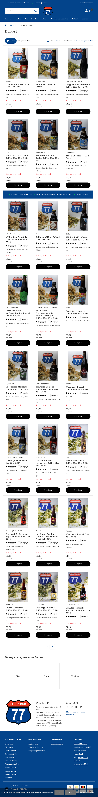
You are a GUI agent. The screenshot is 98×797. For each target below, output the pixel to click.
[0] (89, 10)
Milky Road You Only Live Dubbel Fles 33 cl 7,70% (16, 239)
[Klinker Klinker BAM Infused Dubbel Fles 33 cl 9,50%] (78, 216)
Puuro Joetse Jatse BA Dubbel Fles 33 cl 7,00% (17, 156)
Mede (44, 19)
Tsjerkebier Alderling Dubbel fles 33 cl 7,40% (17, 388)
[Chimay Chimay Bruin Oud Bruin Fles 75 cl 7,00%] (18, 63)
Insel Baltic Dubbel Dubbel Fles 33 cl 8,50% (77, 461)
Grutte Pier (10, 604)
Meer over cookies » (86, 792)
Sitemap (8, 778)
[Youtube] (76, 707)
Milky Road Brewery (13, 234)
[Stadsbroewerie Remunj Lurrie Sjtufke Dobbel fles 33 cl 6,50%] (18, 439)
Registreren (33, 744)
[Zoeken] (36, 11)
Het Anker (39, 531)
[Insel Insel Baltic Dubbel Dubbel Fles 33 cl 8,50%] (78, 439)
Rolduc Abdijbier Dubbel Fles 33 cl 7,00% (48, 238)
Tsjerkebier (10, 383)
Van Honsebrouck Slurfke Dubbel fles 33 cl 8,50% (78, 610)
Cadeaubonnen (57, 744)
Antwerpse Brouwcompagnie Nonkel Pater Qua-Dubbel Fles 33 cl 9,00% (47, 314)
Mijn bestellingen (35, 747)
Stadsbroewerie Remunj (14, 457)
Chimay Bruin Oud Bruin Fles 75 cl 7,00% (18, 85)
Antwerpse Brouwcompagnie (46, 307)
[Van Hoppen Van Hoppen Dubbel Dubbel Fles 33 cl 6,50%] (48, 587)
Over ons (9, 744)
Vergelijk (24, 90)
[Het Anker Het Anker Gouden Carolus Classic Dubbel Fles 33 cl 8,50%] (48, 513)
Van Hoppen (40, 604)
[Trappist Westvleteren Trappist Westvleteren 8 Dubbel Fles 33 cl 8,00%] (78, 63)
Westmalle (69, 384)
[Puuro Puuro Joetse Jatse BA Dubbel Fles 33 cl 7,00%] (18, 134)
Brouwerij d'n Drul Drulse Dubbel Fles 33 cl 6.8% (47, 158)
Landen (17, 19)
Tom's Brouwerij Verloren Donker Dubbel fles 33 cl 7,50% (18, 313)
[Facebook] (67, 707)
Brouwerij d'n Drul (42, 152)
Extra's (75, 19)
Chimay (8, 81)
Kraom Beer (70, 152)
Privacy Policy (11, 761)
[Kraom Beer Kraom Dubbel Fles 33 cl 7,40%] (78, 134)
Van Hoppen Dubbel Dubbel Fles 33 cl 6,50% (47, 608)
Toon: (53, 41)
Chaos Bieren (40, 457)
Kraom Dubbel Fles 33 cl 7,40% (78, 157)
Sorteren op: (69, 41)
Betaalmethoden (12, 764)
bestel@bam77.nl (81, 764)
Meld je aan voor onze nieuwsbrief (75, 713)
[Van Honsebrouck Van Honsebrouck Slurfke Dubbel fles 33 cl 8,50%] (78, 587)
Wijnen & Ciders (32, 19)
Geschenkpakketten (59, 19)
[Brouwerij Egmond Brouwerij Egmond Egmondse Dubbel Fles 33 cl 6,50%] (48, 366)
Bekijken (18, 111)
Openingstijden (11, 754)
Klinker (68, 234)
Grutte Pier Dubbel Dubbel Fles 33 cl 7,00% (17, 608)
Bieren (8, 19)
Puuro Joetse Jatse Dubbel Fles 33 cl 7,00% (77, 312)
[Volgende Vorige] (52, 646)
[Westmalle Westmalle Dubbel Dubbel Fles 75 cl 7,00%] (78, 366)
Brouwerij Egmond (43, 383)
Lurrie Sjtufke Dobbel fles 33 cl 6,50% (16, 461)
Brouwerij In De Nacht (14, 531)
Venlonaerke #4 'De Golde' (45, 85)
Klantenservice (86, 3)
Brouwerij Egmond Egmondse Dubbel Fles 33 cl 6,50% (47, 389)
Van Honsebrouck (72, 604)
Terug (9, 25)
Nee (70, 792)
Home (15, 25)
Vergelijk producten (36, 750)
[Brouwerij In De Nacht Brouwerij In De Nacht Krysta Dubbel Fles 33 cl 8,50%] (18, 513)
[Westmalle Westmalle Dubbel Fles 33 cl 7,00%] (78, 513)
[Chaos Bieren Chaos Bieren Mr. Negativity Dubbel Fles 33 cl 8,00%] (48, 439)
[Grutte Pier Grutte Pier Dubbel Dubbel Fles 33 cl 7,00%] (18, 587)
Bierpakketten (88, 19)
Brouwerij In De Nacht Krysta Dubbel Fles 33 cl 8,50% (18, 536)
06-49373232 (83, 757)
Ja (59, 792)
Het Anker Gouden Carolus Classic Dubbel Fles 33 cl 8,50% (47, 536)
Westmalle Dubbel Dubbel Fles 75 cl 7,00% (77, 388)
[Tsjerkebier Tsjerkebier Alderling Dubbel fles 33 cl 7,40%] (18, 366)
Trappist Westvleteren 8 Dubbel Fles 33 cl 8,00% (78, 85)
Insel (67, 457)
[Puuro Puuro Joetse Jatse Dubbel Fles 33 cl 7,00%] (78, 290)
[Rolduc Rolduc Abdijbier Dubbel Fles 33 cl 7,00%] (48, 216)
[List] (48, 41)
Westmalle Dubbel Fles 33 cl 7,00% (77, 535)
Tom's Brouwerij (12, 307)
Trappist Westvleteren (74, 81)
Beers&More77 (41, 81)
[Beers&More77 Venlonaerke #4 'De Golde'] (48, 63)
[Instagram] (72, 707)
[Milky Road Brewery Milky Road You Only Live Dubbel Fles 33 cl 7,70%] (18, 216)
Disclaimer (9, 757)
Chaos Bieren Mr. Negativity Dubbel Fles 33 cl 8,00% (47, 463)
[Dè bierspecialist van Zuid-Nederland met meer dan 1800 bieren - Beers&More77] (49, 11)
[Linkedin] (81, 707)
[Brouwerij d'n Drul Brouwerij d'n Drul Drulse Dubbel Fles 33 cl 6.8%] (48, 134)
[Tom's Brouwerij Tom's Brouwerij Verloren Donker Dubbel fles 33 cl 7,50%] (18, 290)
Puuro (8, 152)
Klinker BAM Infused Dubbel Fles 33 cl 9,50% (77, 238)
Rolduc (38, 234)
